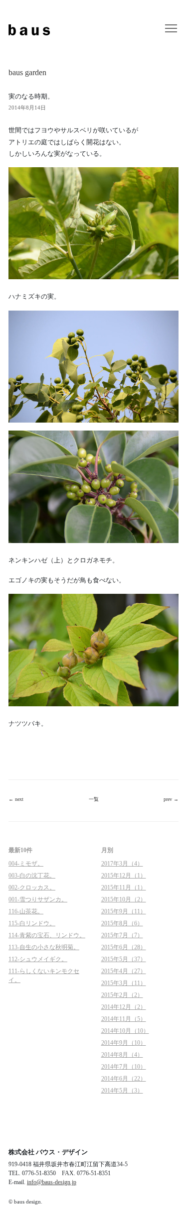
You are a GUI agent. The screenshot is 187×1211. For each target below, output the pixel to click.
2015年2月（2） (122, 994)
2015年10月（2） (123, 899)
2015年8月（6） (122, 923)
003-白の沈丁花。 (31, 875)
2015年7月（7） (122, 935)
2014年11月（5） (123, 1018)
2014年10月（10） (125, 1030)
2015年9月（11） (123, 911)
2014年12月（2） (123, 1006)
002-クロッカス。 (31, 887)
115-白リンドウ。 (31, 923)
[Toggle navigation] (171, 28)
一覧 (94, 799)
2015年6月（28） (123, 947)
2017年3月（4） (122, 863)
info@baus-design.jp (51, 1182)
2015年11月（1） (123, 887)
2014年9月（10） (123, 1042)
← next (15, 799)
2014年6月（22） (123, 1078)
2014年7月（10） (123, 1066)
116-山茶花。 (25, 911)
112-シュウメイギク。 (37, 959)
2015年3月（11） (123, 983)
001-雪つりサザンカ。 (37, 899)
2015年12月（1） (123, 875)
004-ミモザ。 (25, 863)
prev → (171, 799)
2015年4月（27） (123, 971)
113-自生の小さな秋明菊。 (43, 947)
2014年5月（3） (122, 1090)
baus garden (27, 72)
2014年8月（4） (122, 1054)
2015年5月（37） (123, 959)
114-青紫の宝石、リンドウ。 (46, 935)
